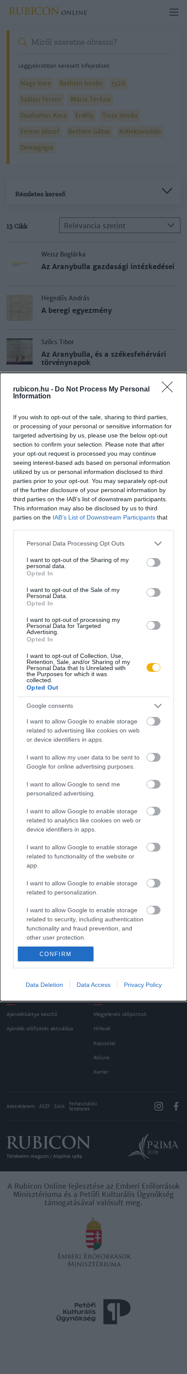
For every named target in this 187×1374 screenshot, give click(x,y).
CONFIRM (56, 954)
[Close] (170, 389)
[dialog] (93, 687)
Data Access (93, 984)
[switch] (153, 562)
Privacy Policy (143, 984)
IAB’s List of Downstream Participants (104, 517)
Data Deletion (44, 984)
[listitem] (93, 543)
